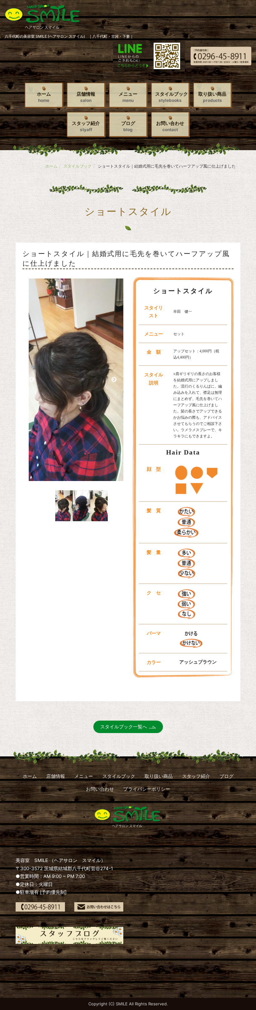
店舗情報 (85, 97)
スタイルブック (171, 97)
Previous (32, 380)
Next (114, 380)
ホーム (44, 97)
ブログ (128, 126)
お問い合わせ (170, 126)
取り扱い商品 (212, 97)
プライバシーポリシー (146, 789)
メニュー (128, 97)
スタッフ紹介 (86, 126)
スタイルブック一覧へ (123, 727)
